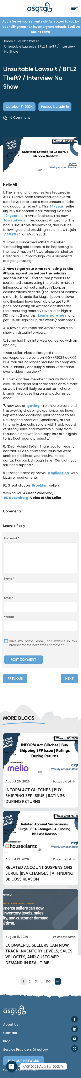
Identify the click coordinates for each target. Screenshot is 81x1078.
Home (8, 41)
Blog (7, 1041)
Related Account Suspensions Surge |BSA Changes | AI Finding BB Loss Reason (39, 873)
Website (9, 617)
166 (48, 981)
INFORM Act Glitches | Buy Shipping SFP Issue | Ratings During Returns (35, 795)
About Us (10, 1024)
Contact (10, 1033)
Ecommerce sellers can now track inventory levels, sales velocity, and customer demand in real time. (38, 954)
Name (9, 578)
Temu (46, 32)
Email (8, 598)
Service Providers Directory (25, 1049)
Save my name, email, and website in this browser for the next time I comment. (43, 643)
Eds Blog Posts (27, 41)
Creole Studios (28, 1069)
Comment (11, 538)
